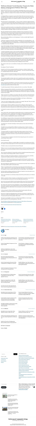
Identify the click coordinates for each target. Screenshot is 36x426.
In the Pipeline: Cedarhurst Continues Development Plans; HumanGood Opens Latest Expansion (26, 244)
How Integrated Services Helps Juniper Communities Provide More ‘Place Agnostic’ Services (8, 275)
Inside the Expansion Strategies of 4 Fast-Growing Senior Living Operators (9, 268)
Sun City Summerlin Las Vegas (24, 365)
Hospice (2, 362)
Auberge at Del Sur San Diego (24, 355)
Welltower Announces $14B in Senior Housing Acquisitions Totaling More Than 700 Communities (27, 316)
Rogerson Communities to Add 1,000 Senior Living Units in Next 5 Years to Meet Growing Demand (8, 281)
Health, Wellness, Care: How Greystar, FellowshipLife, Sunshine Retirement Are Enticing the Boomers (26, 263)
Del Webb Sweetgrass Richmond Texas (25, 356)
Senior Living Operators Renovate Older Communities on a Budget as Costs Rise (8, 263)
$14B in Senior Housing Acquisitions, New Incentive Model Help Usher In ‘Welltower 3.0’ (9, 238)
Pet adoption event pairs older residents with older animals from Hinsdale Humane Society (13, 400)
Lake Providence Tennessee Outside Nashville (26, 358)
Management (12, 226)
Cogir (6, 226)
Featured (8, 226)
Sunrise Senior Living (18, 226)
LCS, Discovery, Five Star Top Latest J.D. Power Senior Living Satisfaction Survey (8, 286)
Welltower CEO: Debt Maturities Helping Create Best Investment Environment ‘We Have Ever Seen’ (28, 220)
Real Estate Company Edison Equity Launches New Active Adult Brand (13, 408)
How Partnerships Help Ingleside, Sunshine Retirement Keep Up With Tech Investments (9, 257)
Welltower (24, 226)
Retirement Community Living (18, 1)
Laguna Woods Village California (24, 359)
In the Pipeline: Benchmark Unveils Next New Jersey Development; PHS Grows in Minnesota (26, 238)
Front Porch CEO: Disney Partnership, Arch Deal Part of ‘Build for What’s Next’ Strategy (26, 257)
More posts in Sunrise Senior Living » (30, 289)
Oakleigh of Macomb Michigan (24, 370)
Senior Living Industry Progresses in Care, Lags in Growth (9, 244)
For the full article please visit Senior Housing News (12, 204)
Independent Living (4, 358)
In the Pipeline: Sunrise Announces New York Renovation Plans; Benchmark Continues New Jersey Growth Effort (8, 299)
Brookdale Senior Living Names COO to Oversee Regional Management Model (8, 293)
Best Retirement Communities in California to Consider (12, 395)
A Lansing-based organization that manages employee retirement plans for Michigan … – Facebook (13, 412)
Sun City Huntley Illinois (23, 363)
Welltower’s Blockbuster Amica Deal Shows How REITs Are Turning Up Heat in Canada (9, 250)
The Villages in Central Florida (24, 367)
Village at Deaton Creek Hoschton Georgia (26, 369)
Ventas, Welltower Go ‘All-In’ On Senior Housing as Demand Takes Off (26, 312)
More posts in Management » (31, 271)
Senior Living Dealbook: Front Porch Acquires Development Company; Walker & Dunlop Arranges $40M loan (26, 293)
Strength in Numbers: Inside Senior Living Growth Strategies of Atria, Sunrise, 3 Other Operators (9, 304)
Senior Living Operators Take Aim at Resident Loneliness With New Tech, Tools (26, 299)
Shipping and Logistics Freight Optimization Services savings (18, 424)
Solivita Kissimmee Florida (23, 360)
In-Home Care (3, 359)
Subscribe (3, 387)
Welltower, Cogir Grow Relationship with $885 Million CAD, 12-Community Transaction (17, 220)
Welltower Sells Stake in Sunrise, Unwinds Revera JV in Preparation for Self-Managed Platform (6, 220)
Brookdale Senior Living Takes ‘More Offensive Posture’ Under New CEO (8, 312)
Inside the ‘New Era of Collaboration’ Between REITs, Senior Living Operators (8, 322)
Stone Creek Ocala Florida (23, 362)
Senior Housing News (17, 202)
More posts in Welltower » (31, 308)
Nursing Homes (3, 360)
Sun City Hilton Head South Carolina (25, 366)
